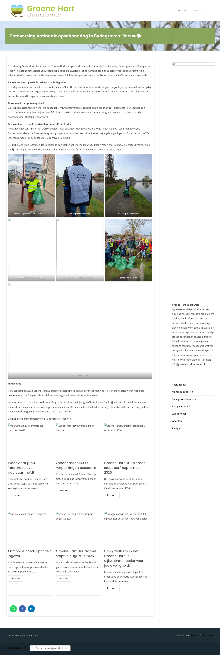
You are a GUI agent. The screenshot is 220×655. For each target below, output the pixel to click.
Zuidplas (177, 428)
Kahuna (195, 635)
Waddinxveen (179, 413)
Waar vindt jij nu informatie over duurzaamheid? (21, 468)
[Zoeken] (210, 10)
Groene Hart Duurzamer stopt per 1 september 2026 (124, 468)
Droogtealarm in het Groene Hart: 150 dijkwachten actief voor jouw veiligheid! (123, 558)
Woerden (177, 421)
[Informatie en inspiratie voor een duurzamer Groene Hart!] (42, 10)
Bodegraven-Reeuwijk (184, 399)
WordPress (207, 635)
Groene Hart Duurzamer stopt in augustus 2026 (76, 553)
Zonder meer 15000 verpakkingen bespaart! (76, 465)
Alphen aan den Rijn (182, 391)
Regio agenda (179, 384)
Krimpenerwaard (181, 406)
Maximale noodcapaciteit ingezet (29, 553)
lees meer (15, 495)
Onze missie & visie (16, 647)
